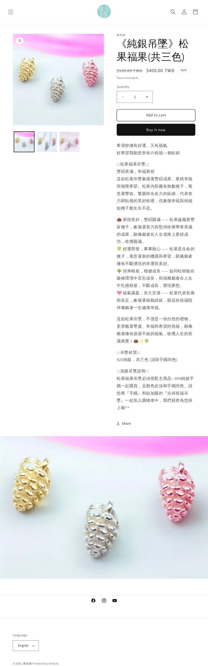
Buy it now (156, 129)
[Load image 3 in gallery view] (69, 142)
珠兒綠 (27, 663)
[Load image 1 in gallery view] (24, 142)
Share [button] (126, 423)
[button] (10, 12)
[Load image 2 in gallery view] (47, 142)
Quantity (123, 87)
